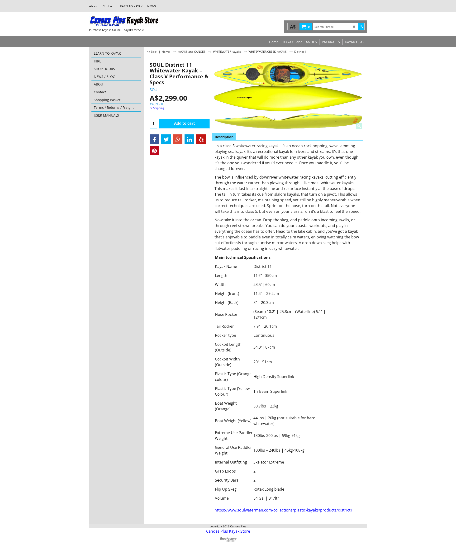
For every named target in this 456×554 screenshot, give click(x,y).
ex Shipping (157, 108)
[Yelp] (201, 139)
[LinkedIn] (189, 139)
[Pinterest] (154, 150)
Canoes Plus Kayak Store (228, 531)
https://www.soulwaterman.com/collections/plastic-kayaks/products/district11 (284, 510)
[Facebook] (154, 139)
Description (224, 137)
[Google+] (177, 139)
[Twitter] (166, 139)
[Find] (361, 26)
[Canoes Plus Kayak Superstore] (124, 21)
